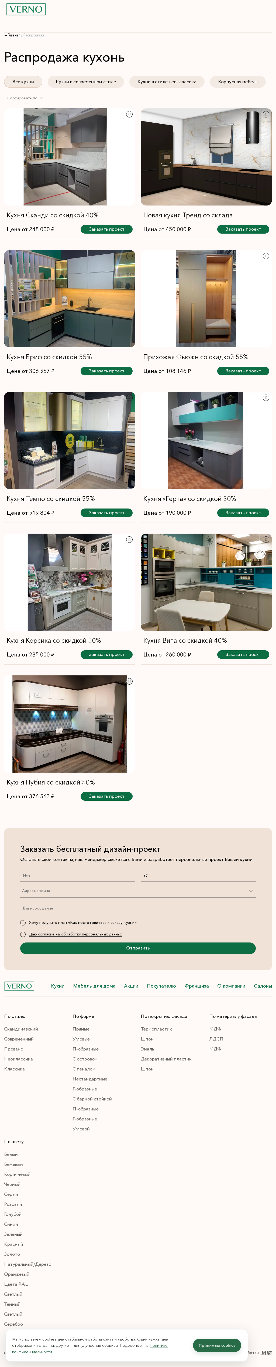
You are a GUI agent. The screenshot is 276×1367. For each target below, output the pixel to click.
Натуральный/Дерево (27, 1264)
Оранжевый (16, 1274)
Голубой (13, 1214)
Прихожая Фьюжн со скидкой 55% (196, 357)
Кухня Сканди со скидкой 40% (53, 215)
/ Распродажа (32, 35)
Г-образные (85, 1089)
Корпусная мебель (238, 81)
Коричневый (17, 1174)
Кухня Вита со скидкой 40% (185, 640)
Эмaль (147, 1049)
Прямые (81, 1029)
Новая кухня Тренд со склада (188, 215)
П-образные (86, 1049)
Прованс (13, 1049)
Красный (13, 1244)
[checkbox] (23, 922)
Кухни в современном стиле (86, 81)
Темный (12, 1304)
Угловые (81, 1039)
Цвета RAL (16, 1284)
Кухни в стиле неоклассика (166, 81)
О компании (231, 986)
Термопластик (156, 1029)
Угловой (81, 1129)
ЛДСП (216, 1039)
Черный (12, 1184)
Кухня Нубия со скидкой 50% (51, 782)
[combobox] (25, 98)
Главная (14, 35)
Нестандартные (90, 1079)
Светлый (13, 1294)
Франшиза (197, 986)
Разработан (248, 1353)
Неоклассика (18, 1059)
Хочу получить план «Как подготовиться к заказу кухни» (83, 923)
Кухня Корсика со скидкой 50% (54, 640)
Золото (12, 1254)
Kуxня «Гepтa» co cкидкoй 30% (189, 499)
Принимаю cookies (217, 1345)
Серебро (13, 1324)
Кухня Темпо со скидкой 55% (51, 499)
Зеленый (13, 1234)
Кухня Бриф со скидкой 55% (49, 357)
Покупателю (161, 986)
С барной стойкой (92, 1099)
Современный (19, 1039)
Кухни (57, 986)
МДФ (215, 1029)
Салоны (263, 986)
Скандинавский (21, 1029)
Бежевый (13, 1164)
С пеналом (84, 1069)
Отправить (138, 948)
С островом (85, 1059)
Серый (11, 1194)
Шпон (147, 1039)
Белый (11, 1154)
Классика (14, 1069)
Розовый (13, 1204)
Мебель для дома (94, 986)
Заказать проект (107, 229)
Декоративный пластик (166, 1059)
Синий (11, 1224)
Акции (131, 986)
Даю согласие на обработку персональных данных (75, 934)
